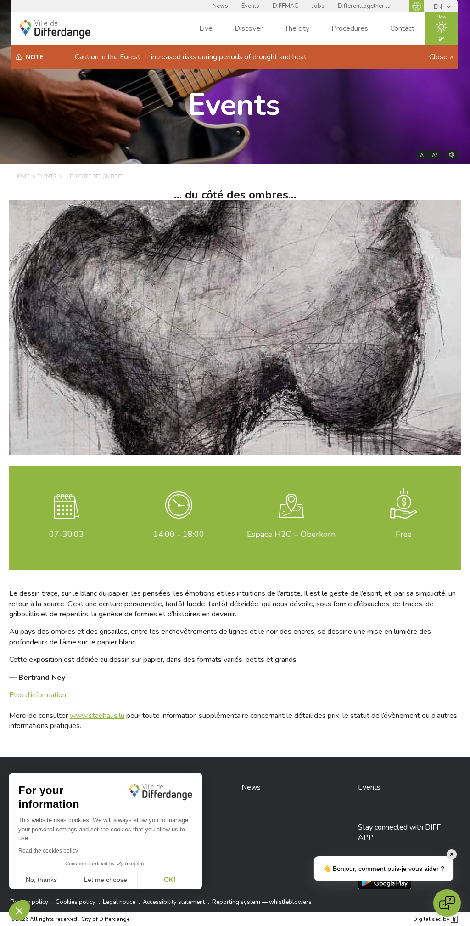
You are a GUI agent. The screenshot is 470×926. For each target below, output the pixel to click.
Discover (249, 28)
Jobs (318, 6)
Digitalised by (432, 919)
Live (206, 28)
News (220, 6)
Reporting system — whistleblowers (262, 902)
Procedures (349, 28)
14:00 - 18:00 (178, 534)
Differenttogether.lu (364, 6)
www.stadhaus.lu (97, 716)
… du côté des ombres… (96, 176)
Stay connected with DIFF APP (399, 832)
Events (250, 6)
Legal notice (119, 902)
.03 (66, 534)
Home (21, 176)
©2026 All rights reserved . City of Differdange (70, 919)
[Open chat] (447, 903)
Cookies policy (75, 902)
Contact (402, 28)
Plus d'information (37, 695)
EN (439, 6)
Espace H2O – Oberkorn (291, 534)
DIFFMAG (286, 6)
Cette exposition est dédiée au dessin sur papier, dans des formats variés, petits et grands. (153, 660)
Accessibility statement (174, 902)
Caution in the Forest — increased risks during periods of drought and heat (191, 57)
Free (404, 534)
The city (297, 28)
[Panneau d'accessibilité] (416, 6)
